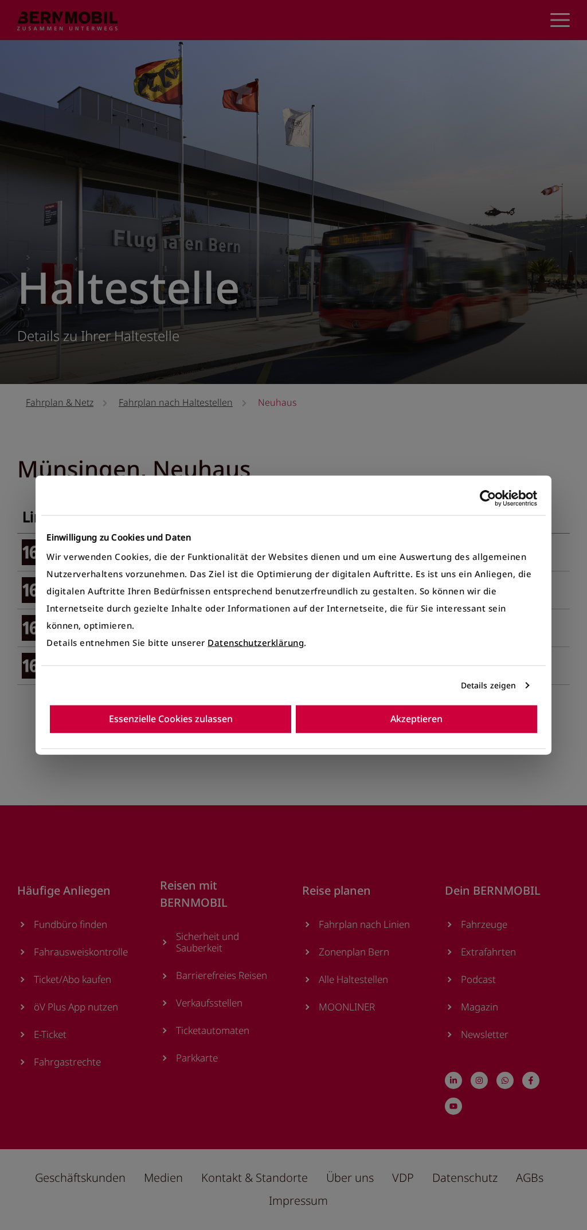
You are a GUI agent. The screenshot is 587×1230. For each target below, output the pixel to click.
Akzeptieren (416, 718)
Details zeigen (488, 685)
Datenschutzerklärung (256, 642)
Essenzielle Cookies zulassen (171, 718)
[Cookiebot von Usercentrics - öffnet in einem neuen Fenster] (487, 498)
